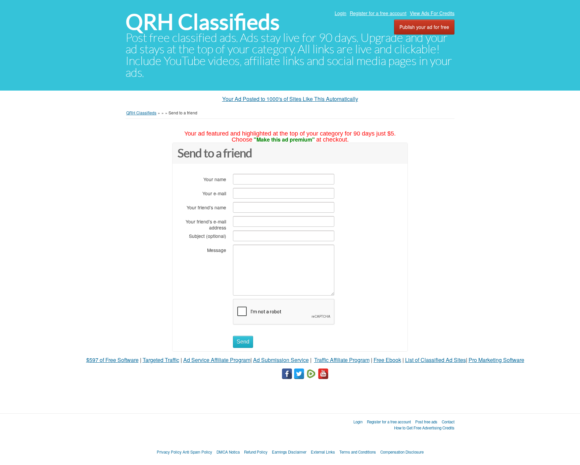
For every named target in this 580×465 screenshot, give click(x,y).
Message (216, 250)
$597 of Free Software (112, 360)
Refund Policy (256, 452)
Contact (448, 421)
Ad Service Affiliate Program (216, 360)
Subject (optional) (207, 235)
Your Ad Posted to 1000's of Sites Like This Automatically (290, 99)
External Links (323, 452)
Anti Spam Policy (197, 452)
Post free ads (426, 421)
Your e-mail (214, 193)
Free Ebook (387, 360)
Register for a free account (378, 13)
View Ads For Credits (432, 13)
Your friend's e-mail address (206, 224)
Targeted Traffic (161, 360)
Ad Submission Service (281, 360)
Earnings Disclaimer (289, 452)
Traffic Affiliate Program (342, 360)
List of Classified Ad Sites (435, 360)
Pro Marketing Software (496, 360)
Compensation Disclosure (402, 452)
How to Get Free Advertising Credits (424, 427)
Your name (214, 179)
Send (243, 342)
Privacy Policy (169, 452)
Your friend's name (206, 207)
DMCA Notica (228, 452)
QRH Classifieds (203, 22)
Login (340, 13)
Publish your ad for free (424, 26)
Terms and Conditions (357, 452)
